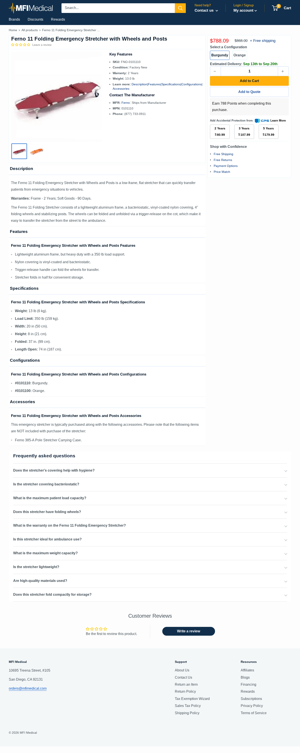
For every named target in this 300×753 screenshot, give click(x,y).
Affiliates (247, 670)
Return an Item (186, 684)
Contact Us (183, 677)
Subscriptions (251, 699)
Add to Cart (249, 81)
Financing (248, 684)
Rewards (58, 19)
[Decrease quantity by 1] (215, 71)
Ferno (126, 102)
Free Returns (223, 160)
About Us (182, 670)
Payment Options (226, 166)
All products (30, 30)
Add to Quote (249, 92)
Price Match (222, 171)
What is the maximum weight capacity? (45, 553)
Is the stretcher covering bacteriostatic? (46, 484)
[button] (21, 45)
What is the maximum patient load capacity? (49, 498)
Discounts (35, 19)
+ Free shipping (262, 41)
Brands (14, 19)
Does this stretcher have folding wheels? (47, 512)
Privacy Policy (252, 706)
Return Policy (185, 691)
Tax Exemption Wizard (192, 699)
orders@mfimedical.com (28, 688)
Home (13, 30)
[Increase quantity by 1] (283, 71)
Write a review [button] (188, 631)
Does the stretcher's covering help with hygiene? (54, 470)
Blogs (245, 677)
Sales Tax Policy (188, 706)
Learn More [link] (278, 120)
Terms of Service (254, 713)
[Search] (180, 8)
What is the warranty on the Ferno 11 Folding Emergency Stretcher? (69, 525)
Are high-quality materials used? (40, 581)
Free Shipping (223, 154)
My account (243, 10)
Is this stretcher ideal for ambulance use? (47, 539)
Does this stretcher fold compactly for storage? (52, 594)
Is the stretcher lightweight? (36, 567)
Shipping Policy (187, 713)
